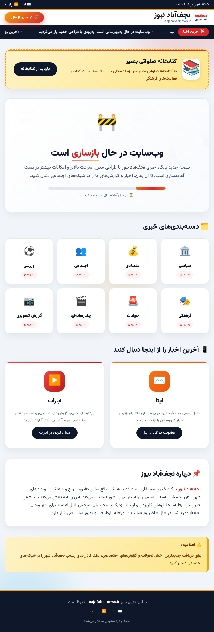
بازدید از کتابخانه (35, 69)
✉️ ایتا (26, 4)
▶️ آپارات (11, 4)
